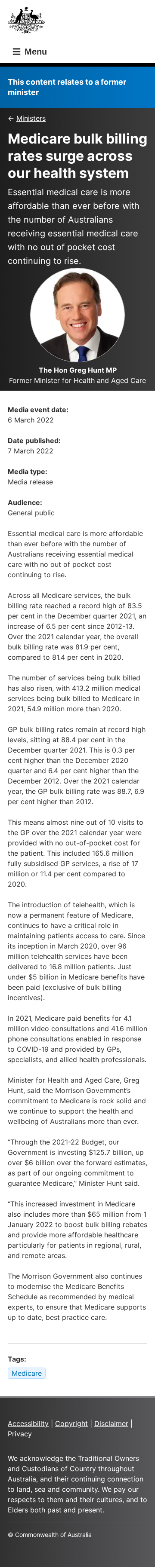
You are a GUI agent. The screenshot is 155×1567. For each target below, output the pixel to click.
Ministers (31, 118)
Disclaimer (111, 1423)
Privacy (20, 1433)
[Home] (29, 22)
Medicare (27, 1373)
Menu (34, 51)
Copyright (71, 1423)
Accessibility (28, 1423)
